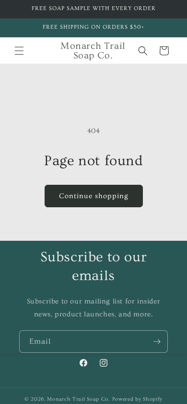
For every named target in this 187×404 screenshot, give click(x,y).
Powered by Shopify (137, 399)
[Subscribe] (156, 341)
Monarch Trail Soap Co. (78, 399)
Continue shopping (94, 196)
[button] (19, 50)
